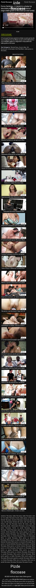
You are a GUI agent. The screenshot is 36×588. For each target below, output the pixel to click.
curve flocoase (30, 526)
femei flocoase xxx (12, 532)
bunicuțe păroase (29, 520)
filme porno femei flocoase (22, 554)
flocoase (19, 562)
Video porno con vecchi (23, 583)
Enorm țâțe (22, 47)
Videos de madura (28, 579)
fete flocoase (21, 534)
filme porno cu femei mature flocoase (19, 546)
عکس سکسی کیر (7, 579)
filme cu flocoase (29, 536)
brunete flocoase (17, 520)
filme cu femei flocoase (15, 536)
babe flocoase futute (12, 518)
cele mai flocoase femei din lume (17, 524)
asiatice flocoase (6, 516)
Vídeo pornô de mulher (27, 585)
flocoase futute (27, 562)
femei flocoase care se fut (16, 530)
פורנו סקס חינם (11, 583)
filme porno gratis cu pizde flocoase (18, 558)
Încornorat (4, 49)
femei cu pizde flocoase (21, 528)
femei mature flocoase (8, 534)
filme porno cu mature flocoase (17, 552)
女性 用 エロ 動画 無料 (13, 585)
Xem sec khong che (8, 581)
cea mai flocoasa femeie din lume (12, 522)
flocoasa (13, 562)
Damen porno (18, 581)
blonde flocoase (6, 520)
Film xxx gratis (27, 581)
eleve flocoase (6, 528)
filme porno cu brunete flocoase (21, 542)
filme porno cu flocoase (23, 548)
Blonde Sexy (15, 47)
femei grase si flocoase (27, 532)
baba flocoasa (17, 516)
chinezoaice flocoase (18, 526)
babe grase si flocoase (27, 518)
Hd (28, 47)
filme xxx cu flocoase (20, 560)
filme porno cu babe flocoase (16, 540)
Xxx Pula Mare (19, 49)
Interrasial (11, 49)
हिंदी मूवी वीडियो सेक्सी (17, 579)
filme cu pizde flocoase (9, 538)
